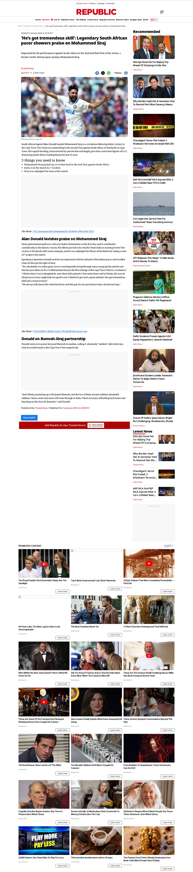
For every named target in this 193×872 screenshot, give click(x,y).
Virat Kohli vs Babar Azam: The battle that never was (60, 331)
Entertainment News (141, 266)
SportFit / (28, 26)
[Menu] (161, 12)
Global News (138, 109)
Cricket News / (38, 26)
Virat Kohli (29, 417)
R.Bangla (101, 3)
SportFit (25, 72)
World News (138, 227)
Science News (139, 426)
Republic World (81, 3)
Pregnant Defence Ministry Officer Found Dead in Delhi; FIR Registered (152, 298)
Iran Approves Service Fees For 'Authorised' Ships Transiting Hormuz (153, 220)
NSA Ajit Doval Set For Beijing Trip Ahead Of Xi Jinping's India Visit (150, 63)
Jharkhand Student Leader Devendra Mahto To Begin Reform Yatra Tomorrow (152, 379)
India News (137, 70)
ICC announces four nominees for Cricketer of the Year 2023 (64, 231)
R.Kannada (110, 3)
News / (21, 26)
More (153, 20)
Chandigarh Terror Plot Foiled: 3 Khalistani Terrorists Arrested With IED (153, 142)
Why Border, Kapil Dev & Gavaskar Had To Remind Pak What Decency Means (153, 103)
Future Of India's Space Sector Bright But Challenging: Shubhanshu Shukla (153, 419)
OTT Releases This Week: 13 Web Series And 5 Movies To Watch (153, 259)
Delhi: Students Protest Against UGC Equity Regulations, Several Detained (152, 338)
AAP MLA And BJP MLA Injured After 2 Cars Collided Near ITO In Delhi (153, 181)
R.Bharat (93, 3)
